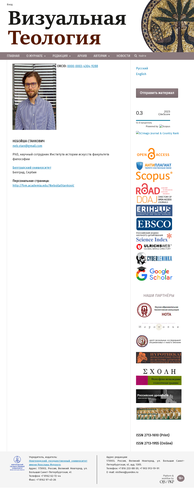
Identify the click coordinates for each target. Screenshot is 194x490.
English (141, 74)
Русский (142, 68)
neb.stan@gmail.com (27, 146)
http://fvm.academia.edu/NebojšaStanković (43, 185)
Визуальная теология (67, 28)
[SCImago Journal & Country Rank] (157, 133)
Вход (10, 4)
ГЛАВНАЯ (13, 56)
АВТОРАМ (100, 56)
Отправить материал (157, 93)
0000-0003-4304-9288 (82, 66)
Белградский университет (32, 167)
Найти (142, 55)
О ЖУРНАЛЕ (34, 56)
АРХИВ (82, 56)
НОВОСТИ (123, 56)
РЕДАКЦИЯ (60, 56)
